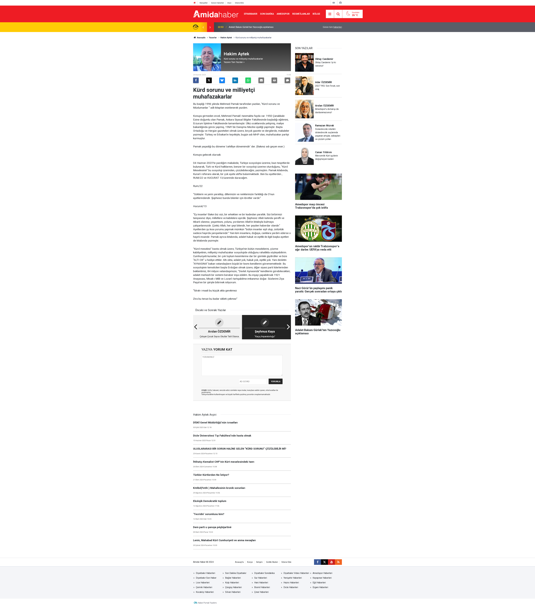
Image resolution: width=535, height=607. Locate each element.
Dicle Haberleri (291, 587)
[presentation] (203, 27)
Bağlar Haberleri (233, 578)
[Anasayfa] (194, 3)
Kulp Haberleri (232, 582)
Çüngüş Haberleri (233, 587)
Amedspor (283, 13)
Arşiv (229, 3)
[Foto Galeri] (340, 2)
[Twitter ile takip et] (324, 562)
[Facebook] (196, 80)
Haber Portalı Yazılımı (207, 603)
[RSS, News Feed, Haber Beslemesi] (338, 562)
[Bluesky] (222, 80)
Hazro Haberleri (291, 582)
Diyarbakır (250, 13)
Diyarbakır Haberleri (205, 573)
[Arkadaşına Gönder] (261, 80)
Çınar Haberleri (261, 592)
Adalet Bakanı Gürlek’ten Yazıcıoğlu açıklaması (251, 27)
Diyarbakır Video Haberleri (296, 573)
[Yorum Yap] (287, 80)
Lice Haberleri (203, 582)
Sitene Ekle (239, 3)
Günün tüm (332, 27)
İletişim (259, 562)
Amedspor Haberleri (322, 573)
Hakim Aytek (226, 37)
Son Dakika (267, 13)
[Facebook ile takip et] (317, 562)
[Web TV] (333, 2)
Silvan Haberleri (232, 592)
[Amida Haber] (215, 13)
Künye (250, 562)
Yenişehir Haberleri (293, 578)
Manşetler (204, 3)
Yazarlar (213, 37)
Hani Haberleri (261, 582)
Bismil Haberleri (262, 587)
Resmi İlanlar (301, 13)
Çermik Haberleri (204, 587)
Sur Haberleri (260, 578)
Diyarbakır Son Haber (206, 578)
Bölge (316, 13)
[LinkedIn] (235, 80)
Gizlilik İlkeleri (272, 562)
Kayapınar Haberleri (322, 578)
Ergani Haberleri (320, 587)
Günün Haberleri (217, 3)
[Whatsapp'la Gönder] (248, 80)
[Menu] (329, 14)
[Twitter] (209, 80)
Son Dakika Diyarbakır (235, 573)
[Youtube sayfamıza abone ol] (331, 562)
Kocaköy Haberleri (205, 592)
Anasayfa (200, 37)
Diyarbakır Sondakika (264, 573)
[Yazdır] (274, 80)
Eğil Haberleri (319, 582)
